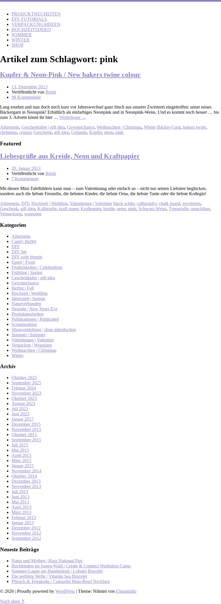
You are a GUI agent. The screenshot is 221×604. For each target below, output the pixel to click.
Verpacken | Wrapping (32, 345)
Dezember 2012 (26, 527)
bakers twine (194, 127)
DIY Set (19, 251)
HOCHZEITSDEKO (31, 29)
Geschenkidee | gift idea (43, 127)
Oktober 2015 (24, 434)
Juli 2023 (20, 408)
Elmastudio (126, 591)
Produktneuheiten (27, 314)
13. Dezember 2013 (29, 86)
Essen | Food (23, 262)
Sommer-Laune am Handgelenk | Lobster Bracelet (57, 571)
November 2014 (26, 470)
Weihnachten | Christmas (119, 127)
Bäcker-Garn (169, 127)
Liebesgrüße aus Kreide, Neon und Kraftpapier (70, 156)
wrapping (32, 213)
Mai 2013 (20, 501)
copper (25, 132)
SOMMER (22, 34)
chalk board (169, 203)
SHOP (18, 45)
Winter (150, 127)
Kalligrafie (47, 208)
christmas (8, 132)
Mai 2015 (20, 450)
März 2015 (21, 460)
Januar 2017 (23, 419)
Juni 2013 (20, 496)
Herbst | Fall (23, 288)
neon (108, 132)
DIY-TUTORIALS (29, 19)
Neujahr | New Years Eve (35, 308)
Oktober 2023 (24, 398)
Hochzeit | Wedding (49, 203)
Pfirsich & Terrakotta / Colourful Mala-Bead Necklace (61, 581)
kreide (109, 208)
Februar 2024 (24, 387)
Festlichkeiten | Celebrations (37, 267)
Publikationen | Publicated (35, 319)
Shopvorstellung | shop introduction (44, 329)
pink (119, 132)
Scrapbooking (24, 324)
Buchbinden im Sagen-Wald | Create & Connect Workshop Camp (71, 565)
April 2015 (21, 455)
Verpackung (11, 213)
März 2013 (21, 512)
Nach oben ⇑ (12, 601)
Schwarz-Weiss (152, 208)
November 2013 (26, 486)
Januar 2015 (23, 465)
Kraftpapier (91, 208)
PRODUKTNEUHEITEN (36, 14)
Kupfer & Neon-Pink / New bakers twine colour (70, 74)
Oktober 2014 (24, 476)
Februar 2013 (24, 517)
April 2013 (21, 507)
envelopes (191, 203)
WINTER (21, 39)
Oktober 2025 (24, 377)
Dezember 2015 (26, 424)
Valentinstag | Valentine (91, 203)
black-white (123, 203)
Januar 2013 (23, 522)
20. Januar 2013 (26, 168)
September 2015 (26, 439)
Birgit (50, 92)
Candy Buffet (24, 241)
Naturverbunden (26, 303)
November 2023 (26, 393)
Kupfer (95, 132)
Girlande (79, 132)
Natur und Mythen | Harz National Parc (47, 560)
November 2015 (26, 429)
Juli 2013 (20, 491)
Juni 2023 (20, 413)
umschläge (200, 208)
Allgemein (9, 127)
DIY (25, 203)
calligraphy (147, 203)
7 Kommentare (25, 178)
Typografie (178, 208)
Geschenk (43, 132)
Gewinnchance (80, 127)
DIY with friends (27, 256)
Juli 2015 (20, 444)
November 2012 (26, 533)
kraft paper (68, 208)
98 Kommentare (26, 97)
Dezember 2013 (26, 481)
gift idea (61, 132)
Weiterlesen (72, 117)
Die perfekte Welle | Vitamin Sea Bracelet (49, 576)
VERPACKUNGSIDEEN (36, 24)
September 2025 (26, 382)
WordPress (65, 591)
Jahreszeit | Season (28, 298)
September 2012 (26, 538)
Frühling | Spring (27, 272)
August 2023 (23, 403)
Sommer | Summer (28, 334)
